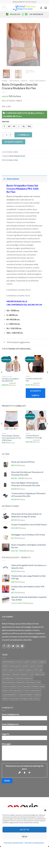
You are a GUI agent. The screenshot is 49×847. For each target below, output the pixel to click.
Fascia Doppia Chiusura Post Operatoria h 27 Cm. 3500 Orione (11, 438)
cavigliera (41, 662)
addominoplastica (9, 662)
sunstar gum (14, 699)
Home (4, 81)
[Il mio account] (41, 7)
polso (42, 686)
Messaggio (6, 744)
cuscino (32, 666)
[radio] (4, 126)
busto (11, 160)
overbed (12, 686)
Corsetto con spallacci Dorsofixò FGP (10, 380)
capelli (26, 662)
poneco (5, 690)
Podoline (35, 686)
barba (20, 662)
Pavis (19, 686)
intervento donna (9, 682)
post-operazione (16, 690)
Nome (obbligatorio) (10, 714)
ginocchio (16, 674)
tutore (37, 699)
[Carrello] (45, 7)
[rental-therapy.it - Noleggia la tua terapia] (24, 7)
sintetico (37, 695)
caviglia (33, 662)
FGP (35, 670)
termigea (24, 699)
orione (5, 686)
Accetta (24, 829)
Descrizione (13, 178)
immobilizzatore (8, 678)
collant (5, 666)
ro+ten (15, 160)
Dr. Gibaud (19, 670)
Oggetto (5, 734)
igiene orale (40, 674)
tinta (31, 699)
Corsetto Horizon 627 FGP (34, 380)
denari (39, 666)
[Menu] (4, 8)
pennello (27, 686)
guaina (24, 674)
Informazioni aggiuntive (18, 342)
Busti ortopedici (38, 81)
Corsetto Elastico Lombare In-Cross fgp (34, 437)
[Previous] (6, 44)
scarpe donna (35, 690)
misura (5, 122)
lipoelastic (20, 682)
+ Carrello (23, 135)
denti (4, 670)
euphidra (29, 670)
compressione (14, 666)
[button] (45, 810)
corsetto (25, 666)
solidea (5, 699)
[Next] (43, 44)
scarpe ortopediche (9, 695)
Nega (24, 836)
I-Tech (31, 674)
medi (38, 682)
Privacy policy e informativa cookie (13, 842)
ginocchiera (7, 674)
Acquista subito (13, 142)
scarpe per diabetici (25, 695)
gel (41, 670)
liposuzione (30, 682)
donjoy (11, 670)
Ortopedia (14, 81)
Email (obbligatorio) (10, 724)
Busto (24, 81)
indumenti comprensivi (24, 678)
